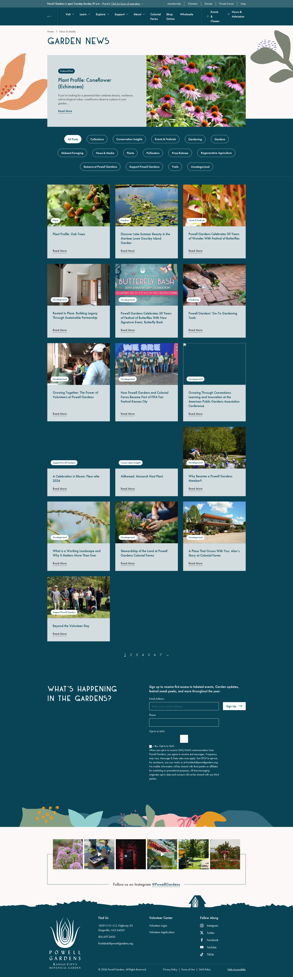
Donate (208, 3)
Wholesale (186, 14)
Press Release (180, 153)
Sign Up (231, 706)
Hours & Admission (238, 14)
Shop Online (170, 16)
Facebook (212, 940)
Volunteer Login (158, 925)
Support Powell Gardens (144, 167)
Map (243, 3)
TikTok (210, 954)
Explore (100, 14)
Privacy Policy (170, 969)
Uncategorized (200, 167)
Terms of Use (188, 969)
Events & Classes (215, 16)
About (137, 14)
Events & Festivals (165, 139)
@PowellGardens (166, 884)
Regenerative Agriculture (216, 153)
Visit (68, 14)
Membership (174, 3)
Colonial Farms (155, 16)
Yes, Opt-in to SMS (164, 746)
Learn (83, 14)
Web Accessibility (236, 969)
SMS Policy (205, 969)
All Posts (74, 139)
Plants (130, 153)
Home (50, 31)
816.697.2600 (106, 937)
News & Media (105, 153)
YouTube (212, 947)
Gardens (219, 139)
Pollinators (152, 153)
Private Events (226, 3)
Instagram (212, 925)
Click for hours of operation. (125, 3)
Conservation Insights (129, 139)
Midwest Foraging (72, 153)
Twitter (210, 933)
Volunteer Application (161, 932)
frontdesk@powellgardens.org (115, 943)
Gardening (195, 139)
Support (119, 14)
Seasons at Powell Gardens (100, 167)
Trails (175, 167)
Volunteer (193, 3)
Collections (97, 139)
